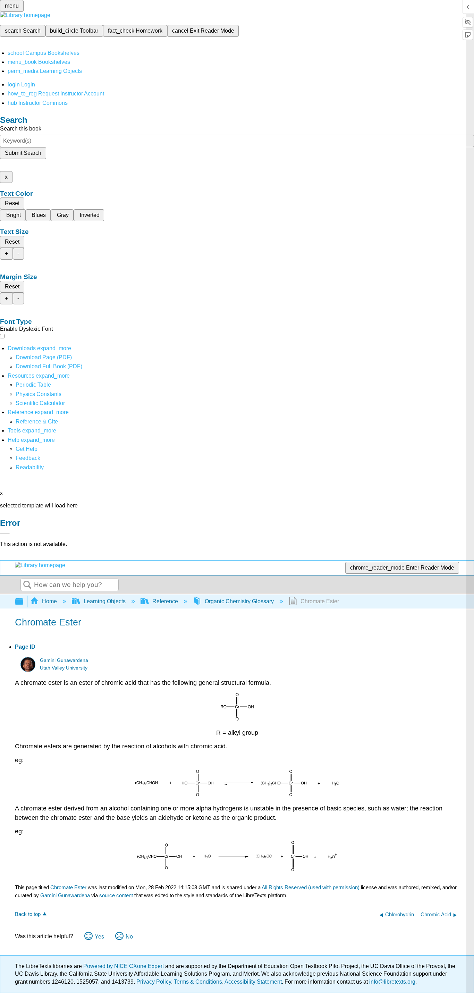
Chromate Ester (68, 887)
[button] (28, 458)
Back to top (28, 914)
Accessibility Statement (253, 982)
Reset (12, 203)
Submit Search (23, 153)
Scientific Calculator (40, 403)
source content (116, 895)
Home (49, 601)
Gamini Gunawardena (64, 660)
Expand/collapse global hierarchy (23, 601)
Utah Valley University (63, 668)
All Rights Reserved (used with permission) (311, 887)
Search (27, 585)
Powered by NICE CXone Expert (124, 966)
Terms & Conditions (198, 982)
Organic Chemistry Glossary (239, 601)
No (129, 937)
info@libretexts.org (391, 982)
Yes (99, 937)
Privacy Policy (153, 982)
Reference (165, 601)
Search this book (20, 129)
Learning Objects (104, 601)
